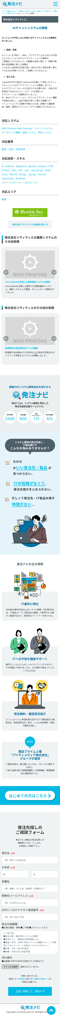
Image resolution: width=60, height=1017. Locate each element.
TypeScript (8, 178)
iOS (20, 170)
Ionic (14, 170)
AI (3, 166)
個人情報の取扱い (38, 978)
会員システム (29, 132)
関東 (4, 199)
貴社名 (6, 853)
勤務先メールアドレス (15, 895)
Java (26, 170)
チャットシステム (43, 128)
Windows (20, 178)
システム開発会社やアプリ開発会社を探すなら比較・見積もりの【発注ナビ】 (27, 11)
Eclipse (42, 166)
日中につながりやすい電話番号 (20, 910)
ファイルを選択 (10, 966)
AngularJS (21, 166)
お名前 (6, 867)
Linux (5, 174)
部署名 (6, 881)
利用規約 (21, 978)
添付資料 (7, 957)
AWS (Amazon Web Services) (17, 128)
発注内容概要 (9, 924)
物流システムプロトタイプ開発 (19, 281)
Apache (32, 166)
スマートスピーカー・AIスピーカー (20, 182)
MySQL (23, 174)
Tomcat (41, 174)
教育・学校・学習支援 (13, 149)
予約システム (45, 132)
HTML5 (6, 170)
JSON (48, 170)
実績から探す (11, 13)
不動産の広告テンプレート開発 (19, 348)
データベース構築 (11, 132)
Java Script (37, 170)
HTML (50, 166)
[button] (6, 272)
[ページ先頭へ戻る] (51, 1010)
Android (10, 166)
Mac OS (13, 174)
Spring (32, 174)
